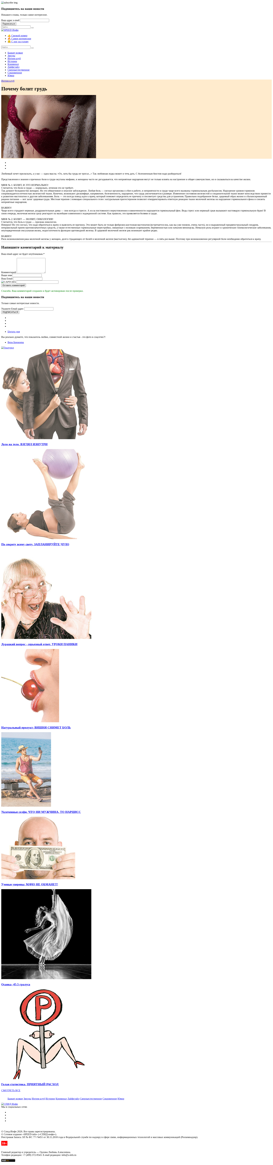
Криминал (13, 64)
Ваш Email (6, 278)
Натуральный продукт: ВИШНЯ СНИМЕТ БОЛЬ (36, 727)
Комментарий (8, 272)
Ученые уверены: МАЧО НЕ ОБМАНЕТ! (29, 884)
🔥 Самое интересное (19, 38)
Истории (12, 61)
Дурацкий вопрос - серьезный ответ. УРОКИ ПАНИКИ (39, 644)
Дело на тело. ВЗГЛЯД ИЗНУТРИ (24, 444)
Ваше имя (6, 275)
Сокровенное (15, 72)
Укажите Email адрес (12, 308)
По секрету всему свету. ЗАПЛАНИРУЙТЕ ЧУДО (35, 544)
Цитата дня (14, 331)
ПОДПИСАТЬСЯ (10, 312)
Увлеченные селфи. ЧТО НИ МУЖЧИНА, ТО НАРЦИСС (41, 812)
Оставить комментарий (14, 285)
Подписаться (9, 24)
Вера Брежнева (16, 342)
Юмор (11, 75)
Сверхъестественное (19, 69)
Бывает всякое (15, 52)
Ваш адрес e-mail (10, 20)
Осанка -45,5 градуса (15, 984)
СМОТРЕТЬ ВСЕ (10, 1090)
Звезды (11, 55)
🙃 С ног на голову (18, 41)
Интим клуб (14, 58)
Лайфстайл (13, 67)
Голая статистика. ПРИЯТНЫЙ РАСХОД (29, 1084)
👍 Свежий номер (17, 35)
